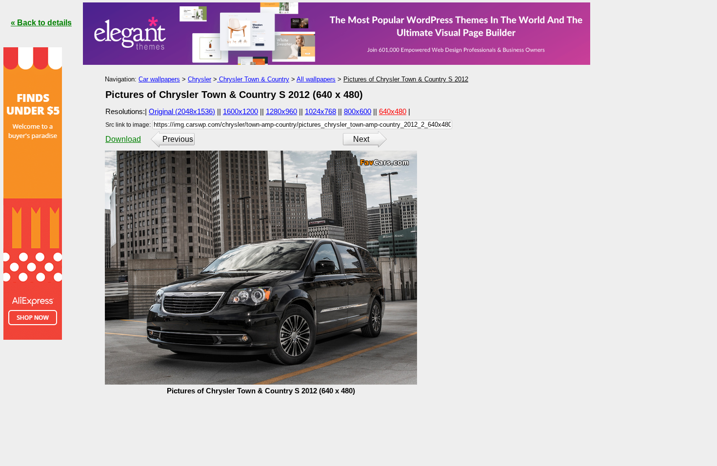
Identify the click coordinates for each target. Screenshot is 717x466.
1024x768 (320, 111)
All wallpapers (316, 79)
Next (361, 139)
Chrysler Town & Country (253, 79)
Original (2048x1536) (182, 111)
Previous (177, 139)
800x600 (357, 111)
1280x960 (281, 111)
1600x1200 (240, 111)
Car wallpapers (159, 79)
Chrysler (199, 79)
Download (123, 139)
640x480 (392, 111)
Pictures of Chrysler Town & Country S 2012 (405, 79)
